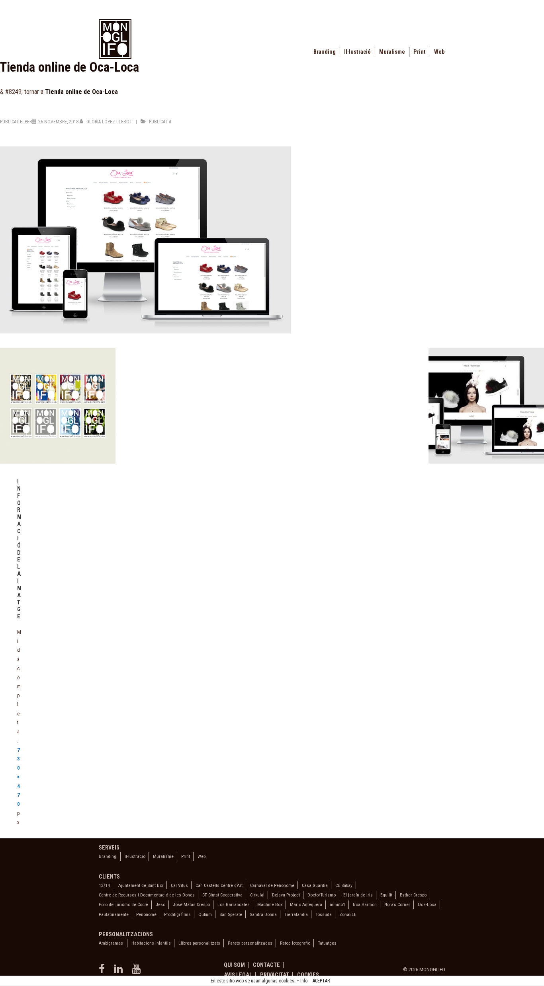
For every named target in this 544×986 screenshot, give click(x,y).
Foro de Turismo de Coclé (123, 904)
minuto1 (337, 904)
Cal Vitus (179, 885)
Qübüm (205, 914)
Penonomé (146, 914)
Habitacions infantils (151, 943)
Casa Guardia (315, 885)
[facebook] (103, 971)
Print (419, 52)
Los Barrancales (233, 904)
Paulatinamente (114, 914)
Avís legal (238, 975)
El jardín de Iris (358, 895)
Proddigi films (177, 914)
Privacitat (274, 975)
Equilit (386, 895)
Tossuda (323, 914)
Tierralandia (296, 914)
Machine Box (269, 904)
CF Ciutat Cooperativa (222, 895)
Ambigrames (111, 943)
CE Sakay (343, 885)
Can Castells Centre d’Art (219, 885)
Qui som (234, 965)
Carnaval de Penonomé (272, 885)
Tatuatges (327, 943)
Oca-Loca (427, 904)
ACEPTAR (321, 981)
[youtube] (137, 971)
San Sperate (230, 914)
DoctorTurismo (321, 895)
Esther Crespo (413, 895)
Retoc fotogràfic (295, 943)
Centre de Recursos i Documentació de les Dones (147, 895)
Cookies (308, 975)
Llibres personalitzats (199, 943)
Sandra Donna (263, 914)
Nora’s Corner (397, 904)
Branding (324, 52)
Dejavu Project (286, 895)
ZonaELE (347, 914)
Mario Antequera (306, 904)
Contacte (266, 965)
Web (439, 52)
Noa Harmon (365, 904)
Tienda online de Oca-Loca (81, 91)
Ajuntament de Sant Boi (140, 885)
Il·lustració (357, 52)
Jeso (160, 904)
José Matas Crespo (191, 904)
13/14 (104, 885)
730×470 (18, 777)
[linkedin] (120, 971)
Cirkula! (257, 895)
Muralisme (392, 52)
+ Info (302, 981)
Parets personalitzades (250, 943)
